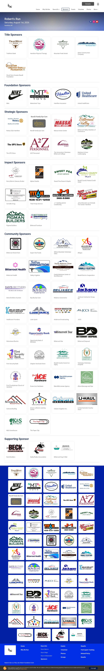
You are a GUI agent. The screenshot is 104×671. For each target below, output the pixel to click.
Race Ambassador (46, 656)
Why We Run (46, 9)
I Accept (93, 668)
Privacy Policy (24, 668)
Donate (88, 4)
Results (83, 646)
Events (73, 9)
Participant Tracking (87, 650)
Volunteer (81, 9)
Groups (63, 657)
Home (38, 9)
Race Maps (44, 652)
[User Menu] (98, 3)
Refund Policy (85, 653)
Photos (89, 9)
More (95, 9)
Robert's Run (12, 19)
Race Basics (45, 649)
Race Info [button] (55, 9)
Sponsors (65, 9)
